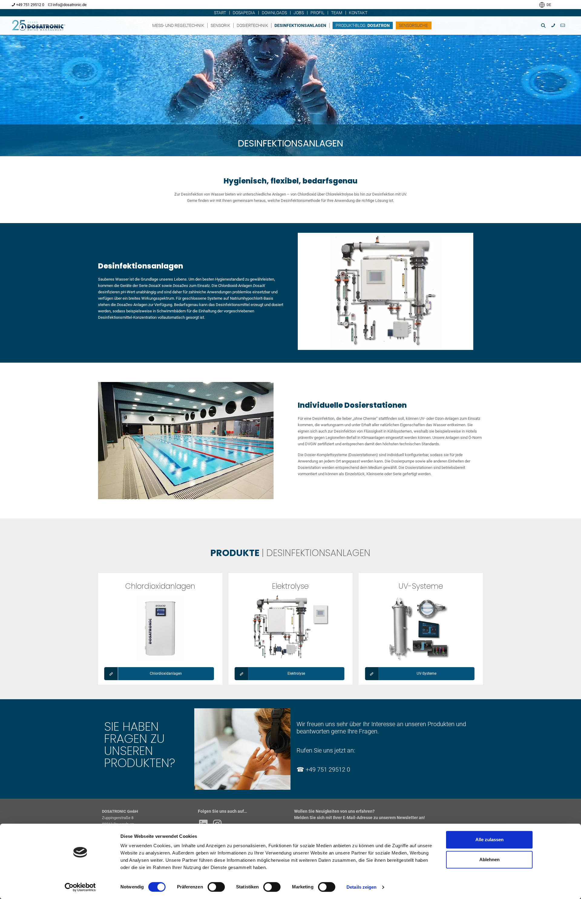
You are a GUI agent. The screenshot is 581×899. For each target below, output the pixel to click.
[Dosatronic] (45, 23)
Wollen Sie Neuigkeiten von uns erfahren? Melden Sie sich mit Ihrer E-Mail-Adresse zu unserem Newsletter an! (359, 814)
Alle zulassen (489, 839)
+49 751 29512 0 (328, 769)
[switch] (216, 887)
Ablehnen (489, 859)
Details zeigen (361, 887)
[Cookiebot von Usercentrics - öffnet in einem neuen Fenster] (80, 887)
